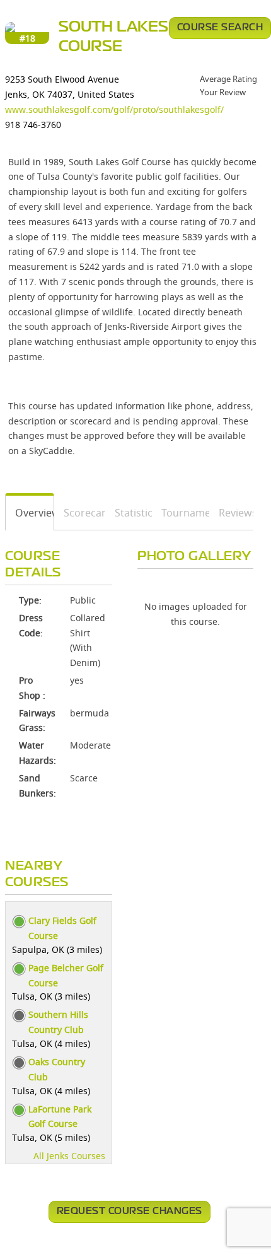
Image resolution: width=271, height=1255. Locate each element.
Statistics (129, 513)
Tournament (181, 513)
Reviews (232, 513)
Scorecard (80, 513)
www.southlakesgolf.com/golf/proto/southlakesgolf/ (114, 109)
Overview (30, 513)
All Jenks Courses (69, 1156)
